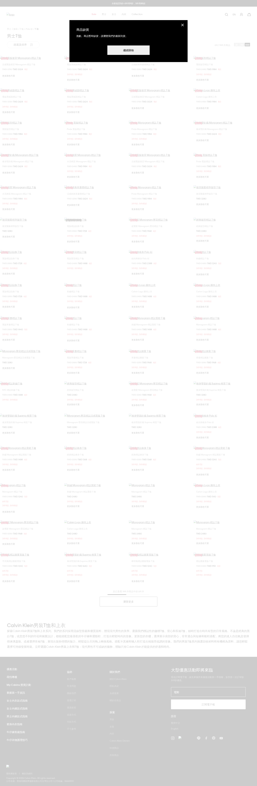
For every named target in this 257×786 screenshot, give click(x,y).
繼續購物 (128, 50)
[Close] (182, 25)
